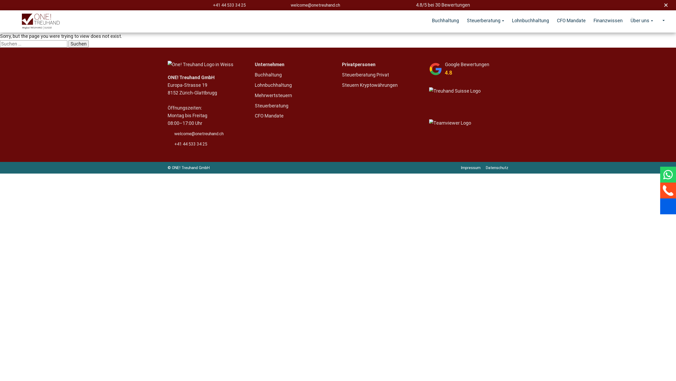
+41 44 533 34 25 (229, 5)
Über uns (640, 20)
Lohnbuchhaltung (530, 20)
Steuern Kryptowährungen (370, 85)
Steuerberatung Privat (365, 75)
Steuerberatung (484, 20)
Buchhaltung (445, 20)
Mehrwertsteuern (273, 95)
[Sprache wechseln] (662, 20)
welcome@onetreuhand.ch (315, 5)
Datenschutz (497, 167)
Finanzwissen (608, 20)
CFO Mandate (571, 20)
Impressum (471, 167)
